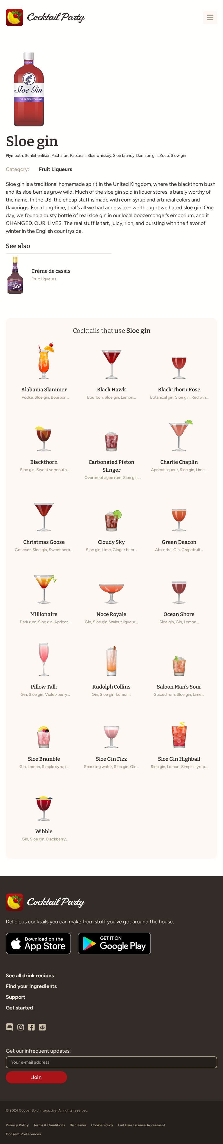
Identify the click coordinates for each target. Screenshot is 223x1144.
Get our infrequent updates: (38, 1051)
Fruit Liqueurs (55, 169)
